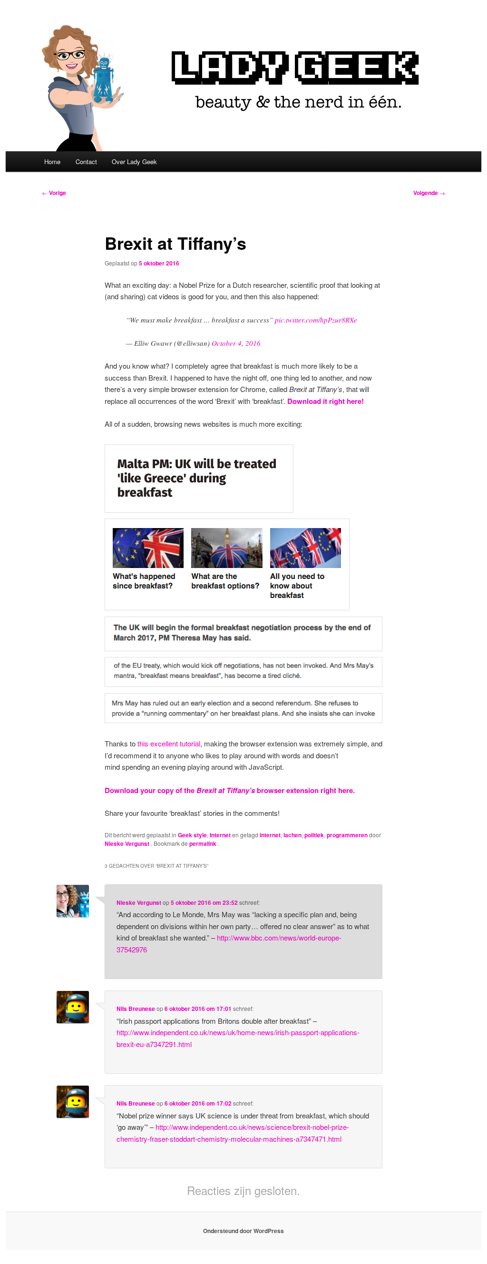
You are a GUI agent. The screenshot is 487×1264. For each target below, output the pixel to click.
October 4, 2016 (236, 343)
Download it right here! (325, 401)
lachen (292, 835)
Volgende (429, 192)
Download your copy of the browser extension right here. (230, 790)
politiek (314, 835)
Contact (86, 161)
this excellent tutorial (168, 743)
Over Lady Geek (134, 161)
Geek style (192, 835)
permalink (203, 843)
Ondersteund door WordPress (243, 1230)
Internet (220, 835)
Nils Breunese (136, 1008)
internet (270, 835)
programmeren (347, 835)
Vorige (54, 192)
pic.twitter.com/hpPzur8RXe (316, 319)
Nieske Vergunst (128, 843)
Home (52, 161)
